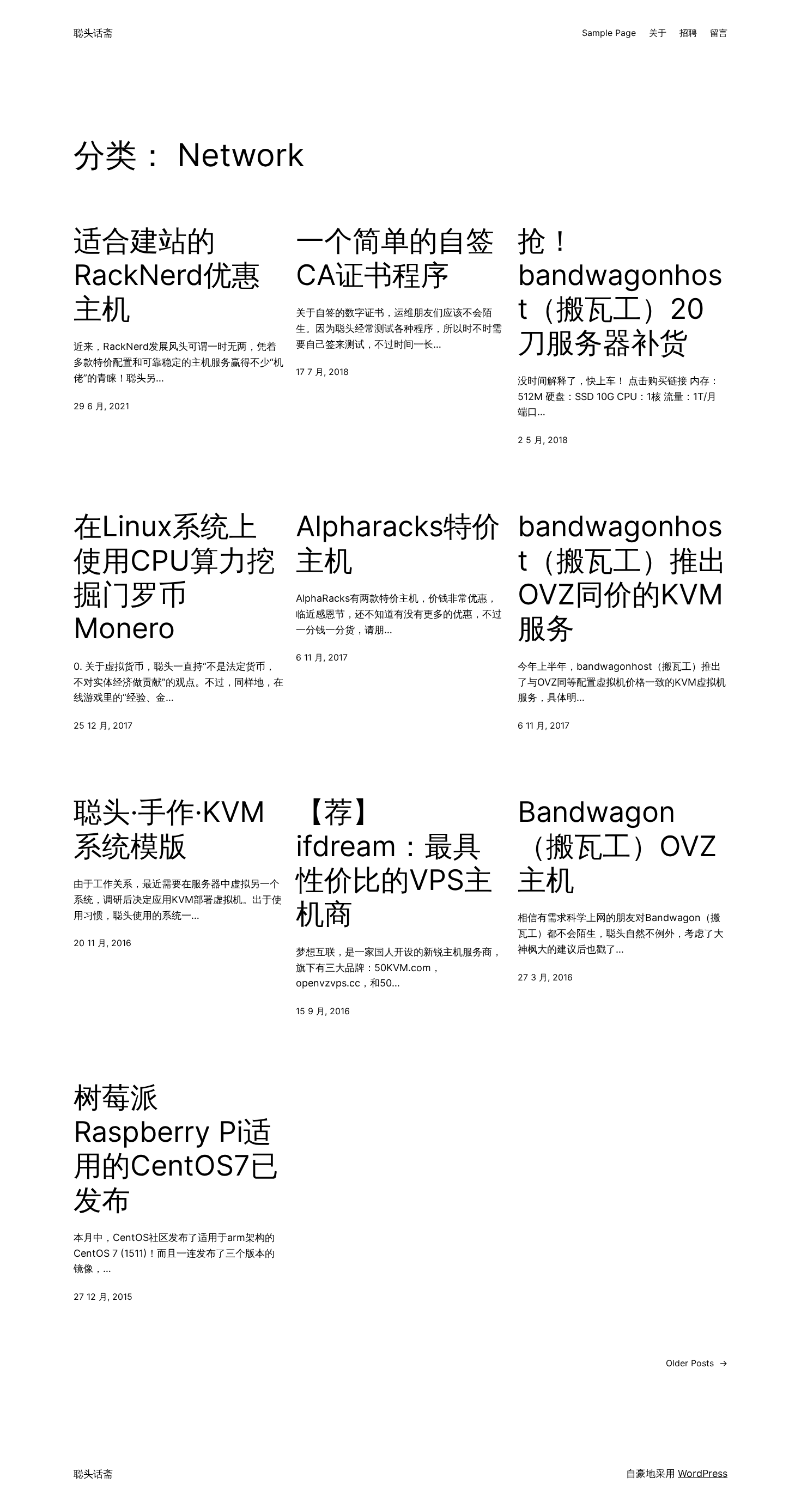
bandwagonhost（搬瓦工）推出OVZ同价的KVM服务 (622, 577)
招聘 (688, 32)
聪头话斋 (93, 33)
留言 (718, 32)
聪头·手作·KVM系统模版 (169, 829)
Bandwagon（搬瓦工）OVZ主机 (617, 846)
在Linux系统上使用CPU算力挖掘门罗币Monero (174, 577)
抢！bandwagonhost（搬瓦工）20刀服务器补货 (620, 292)
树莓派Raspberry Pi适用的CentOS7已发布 (176, 1148)
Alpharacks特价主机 (398, 543)
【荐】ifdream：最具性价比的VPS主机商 (394, 863)
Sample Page (609, 32)
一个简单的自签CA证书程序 (395, 258)
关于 (657, 32)
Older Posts (696, 1363)
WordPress (702, 1473)
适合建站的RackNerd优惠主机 (167, 275)
